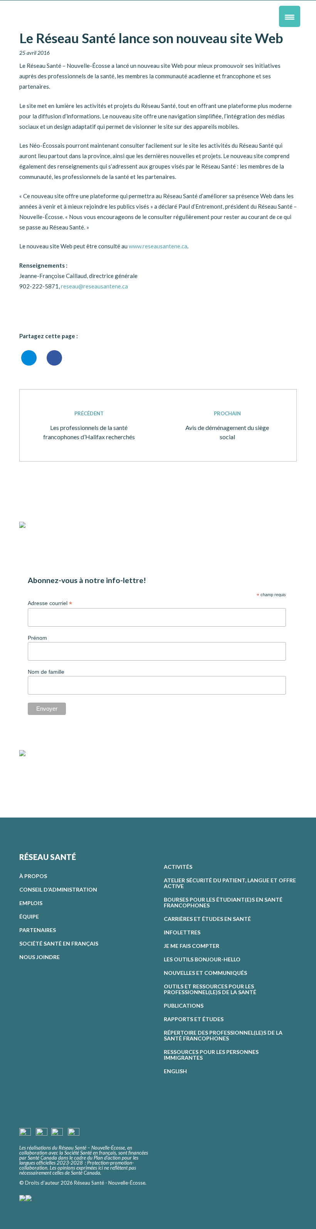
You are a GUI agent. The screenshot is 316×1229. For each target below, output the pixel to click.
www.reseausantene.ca (158, 246)
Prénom (37, 638)
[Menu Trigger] (289, 16)
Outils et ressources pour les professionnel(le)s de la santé (210, 989)
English (175, 1071)
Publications (183, 1005)
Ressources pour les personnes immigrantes (211, 1055)
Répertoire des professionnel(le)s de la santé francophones (223, 1035)
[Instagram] (38, 774)
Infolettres (182, 932)
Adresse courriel (50, 603)
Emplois (30, 903)
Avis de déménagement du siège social (227, 425)
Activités (178, 866)
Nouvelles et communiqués (205, 972)
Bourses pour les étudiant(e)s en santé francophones (223, 902)
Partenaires (37, 930)
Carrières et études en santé (207, 918)
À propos (33, 876)
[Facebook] (25, 774)
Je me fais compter (191, 945)
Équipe (29, 916)
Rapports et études (194, 1019)
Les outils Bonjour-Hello (202, 959)
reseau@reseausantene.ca (94, 286)
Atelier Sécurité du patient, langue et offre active (230, 883)
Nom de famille (46, 672)
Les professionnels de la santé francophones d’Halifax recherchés (89, 425)
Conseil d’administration (58, 889)
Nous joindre (39, 957)
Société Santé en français (58, 943)
